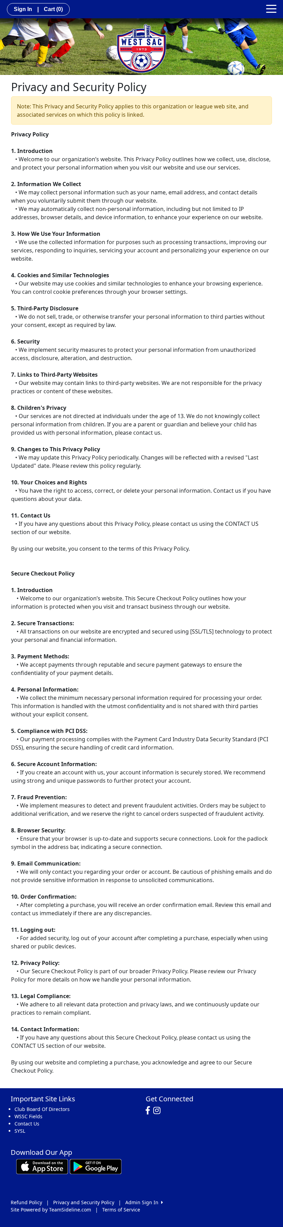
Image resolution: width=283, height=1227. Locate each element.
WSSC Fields (28, 1116)
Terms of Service (121, 1209)
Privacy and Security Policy (83, 1202)
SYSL (19, 1131)
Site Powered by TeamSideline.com (51, 1209)
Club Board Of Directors (42, 1109)
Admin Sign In (143, 1202)
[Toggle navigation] (271, 8)
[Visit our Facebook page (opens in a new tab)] (149, 1110)
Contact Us (26, 1123)
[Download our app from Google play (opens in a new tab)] (95, 1166)
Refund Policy (26, 1202)
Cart (53, 9)
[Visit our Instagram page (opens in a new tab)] (158, 1110)
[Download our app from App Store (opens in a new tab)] (42, 1166)
